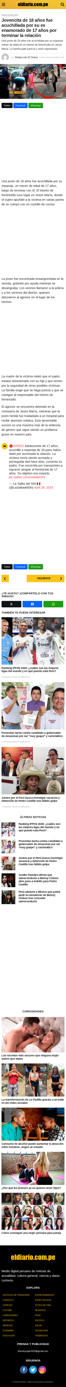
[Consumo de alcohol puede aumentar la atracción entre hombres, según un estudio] (33, 1124)
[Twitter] (33, 1370)
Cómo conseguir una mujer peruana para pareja (31, 1232)
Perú (38, 1315)
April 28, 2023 (43, 487)
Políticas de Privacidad (16, 1295)
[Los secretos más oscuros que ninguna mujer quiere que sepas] (33, 1035)
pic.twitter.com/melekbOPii (27, 477)
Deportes (8, 1320)
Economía (8, 1330)
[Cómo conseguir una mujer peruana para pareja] (33, 1211)
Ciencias (7, 1305)
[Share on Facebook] (32, 604)
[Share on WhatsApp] (53, 604)
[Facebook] (24, 1370)
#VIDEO (18, 446)
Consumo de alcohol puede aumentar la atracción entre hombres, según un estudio (32, 1145)
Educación (9, 1336)
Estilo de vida (43, 1305)
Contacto (8, 1300)
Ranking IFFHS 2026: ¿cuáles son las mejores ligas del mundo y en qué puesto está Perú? (30, 669)
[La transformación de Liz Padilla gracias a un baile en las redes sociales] (33, 1080)
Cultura (7, 1310)
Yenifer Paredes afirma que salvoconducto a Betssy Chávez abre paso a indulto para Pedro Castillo (38, 879)
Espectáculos (43, 1300)
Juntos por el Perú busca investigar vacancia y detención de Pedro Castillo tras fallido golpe (31, 799)
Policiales (10, 15)
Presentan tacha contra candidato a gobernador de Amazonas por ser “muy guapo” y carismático (32, 734)
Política (39, 1320)
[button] (3, 4)
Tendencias (41, 1336)
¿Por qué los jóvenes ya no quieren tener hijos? (31, 1188)
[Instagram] (42, 1370)
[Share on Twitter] (11, 604)
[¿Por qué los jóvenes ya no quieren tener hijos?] (33, 1168)
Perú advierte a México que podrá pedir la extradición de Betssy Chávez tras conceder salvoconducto (39, 896)
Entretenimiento (44, 1295)
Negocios (40, 1310)
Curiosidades (10, 1315)
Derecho (8, 1325)
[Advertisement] (33, 144)
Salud (38, 1325)
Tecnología (41, 1330)
